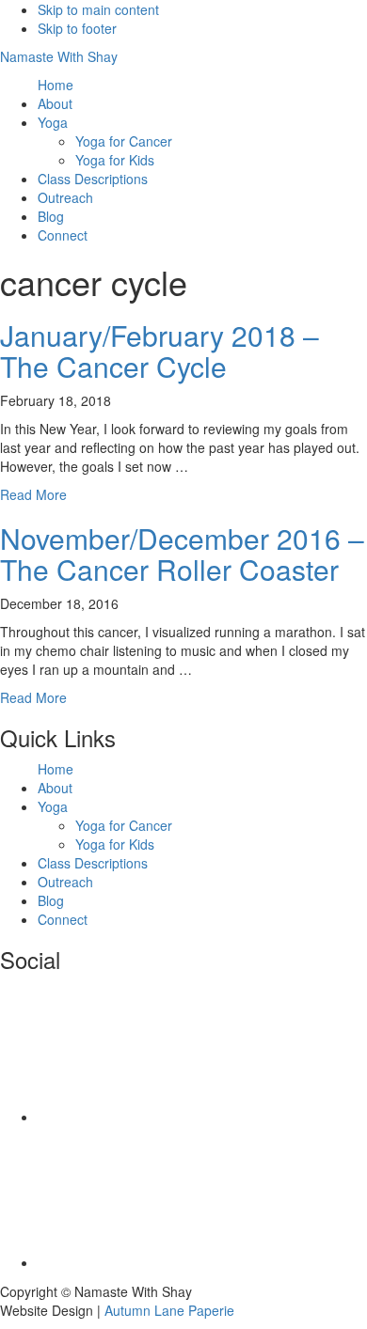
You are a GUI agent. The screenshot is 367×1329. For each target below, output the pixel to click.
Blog (51, 900)
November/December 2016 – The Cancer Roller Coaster (182, 553)
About (55, 787)
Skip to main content (98, 9)
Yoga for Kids (114, 844)
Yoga (53, 806)
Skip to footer (77, 28)
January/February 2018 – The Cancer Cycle (159, 350)
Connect (63, 919)
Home (55, 768)
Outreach (65, 881)
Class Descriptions (93, 862)
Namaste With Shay (59, 56)
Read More (33, 494)
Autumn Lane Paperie (169, 1310)
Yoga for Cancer (123, 825)
